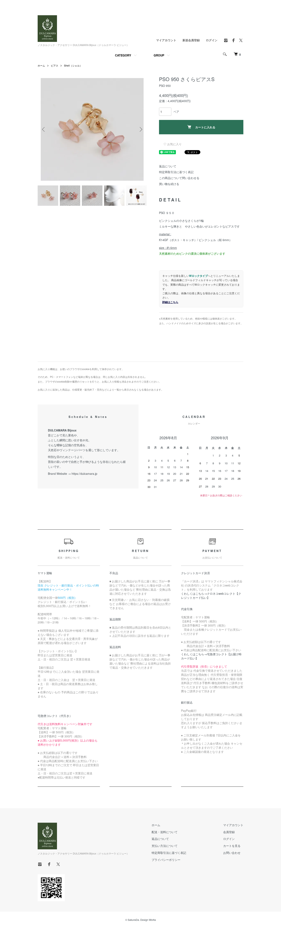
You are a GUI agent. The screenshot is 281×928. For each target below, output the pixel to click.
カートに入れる (205, 127)
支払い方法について (165, 846)
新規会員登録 (191, 40)
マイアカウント (166, 40)
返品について (167, 166)
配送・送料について (165, 832)
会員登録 (229, 832)
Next (140, 129)
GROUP (159, 55)
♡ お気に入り (173, 144)
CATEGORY (123, 55)
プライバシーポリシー (166, 860)
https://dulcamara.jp (84, 473)
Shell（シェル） (73, 65)
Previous (44, 129)
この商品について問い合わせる (179, 178)
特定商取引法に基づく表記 (176, 172)
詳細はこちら (170, 302)
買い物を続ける (169, 184)
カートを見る (231, 846)
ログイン (211, 40)
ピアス (54, 65)
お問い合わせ (231, 853)
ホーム (41, 65)
